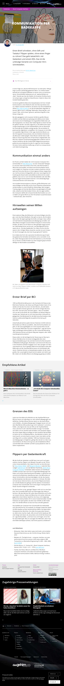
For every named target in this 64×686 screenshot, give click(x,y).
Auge (43, 224)
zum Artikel (18, 543)
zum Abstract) (40, 547)
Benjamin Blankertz (35, 466)
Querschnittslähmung (19, 341)
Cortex (37, 443)
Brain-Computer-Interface (20, 9)
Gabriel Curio (21, 468)
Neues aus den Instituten (10, 587)
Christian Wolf (36, 567)
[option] (32, 269)
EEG (39, 119)
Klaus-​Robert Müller (21, 466)
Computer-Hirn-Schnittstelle (24, 567)
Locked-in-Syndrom (22, 571)
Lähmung (20, 570)
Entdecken (7, 9)
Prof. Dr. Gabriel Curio (30, 70)
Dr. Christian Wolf (20, 44)
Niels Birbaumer (27, 164)
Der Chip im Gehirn (22, 108)
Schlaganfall (35, 339)
